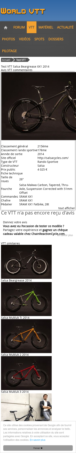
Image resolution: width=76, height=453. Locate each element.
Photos (8, 39)
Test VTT (21, 59)
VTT (31, 27)
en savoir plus (65, 235)
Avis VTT (6, 70)
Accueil (6, 59)
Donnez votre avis (15, 222)
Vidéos (24, 39)
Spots (39, 39)
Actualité (65, 27)
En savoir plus (37, 439)
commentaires (22, 70)
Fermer (37, 448)
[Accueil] (5, 27)
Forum (19, 27)
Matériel (46, 27)
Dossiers (55, 39)
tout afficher (66, 208)
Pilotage (9, 51)
